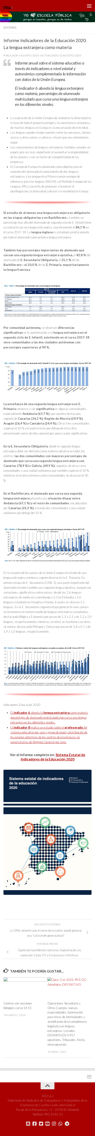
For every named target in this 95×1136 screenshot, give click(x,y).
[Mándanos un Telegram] (67, 1123)
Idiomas (9, 27)
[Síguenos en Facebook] (34, 1123)
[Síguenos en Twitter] (41, 1123)
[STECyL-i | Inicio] (9, 6)
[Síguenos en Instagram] (54, 1123)
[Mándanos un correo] (28, 1123)
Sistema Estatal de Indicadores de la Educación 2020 (53, 757)
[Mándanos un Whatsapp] (60, 1123)
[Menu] (89, 6)
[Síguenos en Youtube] (47, 1123)
